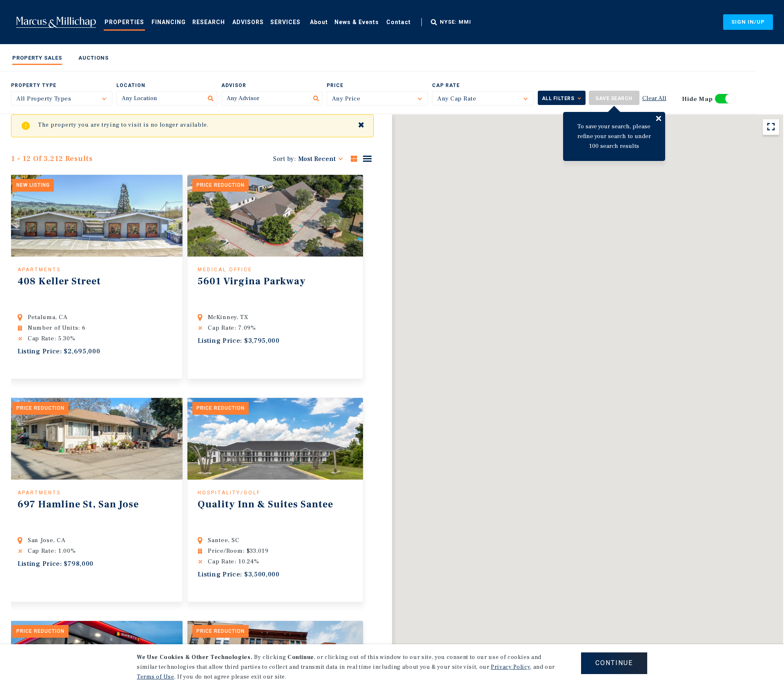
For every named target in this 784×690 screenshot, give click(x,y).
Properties (124, 22)
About (319, 22)
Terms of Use (155, 677)
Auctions (93, 58)
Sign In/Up (748, 22)
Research (208, 22)
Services (285, 22)
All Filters (558, 98)
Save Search (614, 98)
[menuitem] (124, 21)
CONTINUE (614, 663)
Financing (168, 22)
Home (56, 22)
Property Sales (37, 58)
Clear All (654, 98)
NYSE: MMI (455, 22)
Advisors (248, 22)
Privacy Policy (510, 667)
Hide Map (697, 99)
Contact (398, 22)
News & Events (356, 22)
